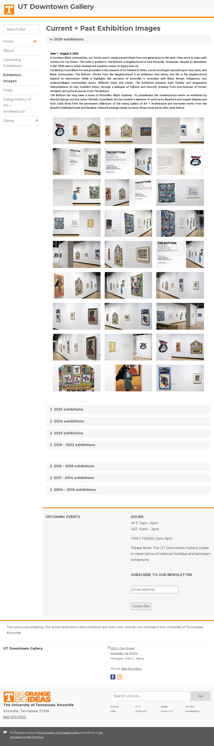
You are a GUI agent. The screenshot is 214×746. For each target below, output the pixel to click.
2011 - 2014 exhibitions (73, 478)
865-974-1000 (14, 717)
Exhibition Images (12, 78)
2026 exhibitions (68, 39)
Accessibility (193, 711)
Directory (141, 711)
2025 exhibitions (68, 409)
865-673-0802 (131, 668)
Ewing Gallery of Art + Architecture (17, 105)
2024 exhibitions (68, 421)
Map (113, 711)
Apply (164, 706)
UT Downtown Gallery (56, 7)
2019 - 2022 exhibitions (74, 445)
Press (7, 90)
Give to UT (166, 711)
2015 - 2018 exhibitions (73, 466)
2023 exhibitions (68, 433)
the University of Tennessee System (59, 732)
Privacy (190, 706)
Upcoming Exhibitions (12, 63)
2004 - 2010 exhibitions (74, 490)
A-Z (137, 706)
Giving (8, 121)
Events (114, 706)
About (8, 51)
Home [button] (8, 41)
